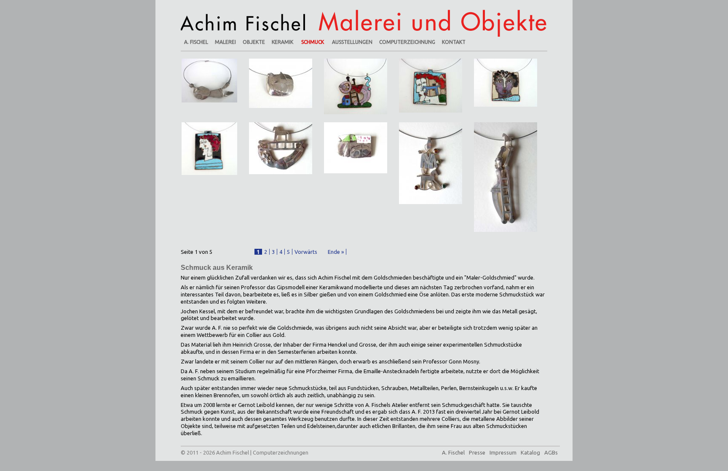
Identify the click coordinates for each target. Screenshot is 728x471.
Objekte (254, 42)
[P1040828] (280, 83)
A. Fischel (196, 42)
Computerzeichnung (407, 42)
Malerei (225, 42)
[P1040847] (430, 162)
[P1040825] (209, 80)
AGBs (551, 452)
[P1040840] (209, 148)
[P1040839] (505, 82)
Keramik (282, 42)
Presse (477, 452)
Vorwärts (305, 252)
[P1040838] (430, 85)
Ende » (336, 252)
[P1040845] (355, 147)
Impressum (503, 452)
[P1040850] (505, 176)
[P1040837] (355, 86)
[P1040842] (280, 148)
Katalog (530, 452)
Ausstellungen (352, 42)
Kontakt (454, 42)
